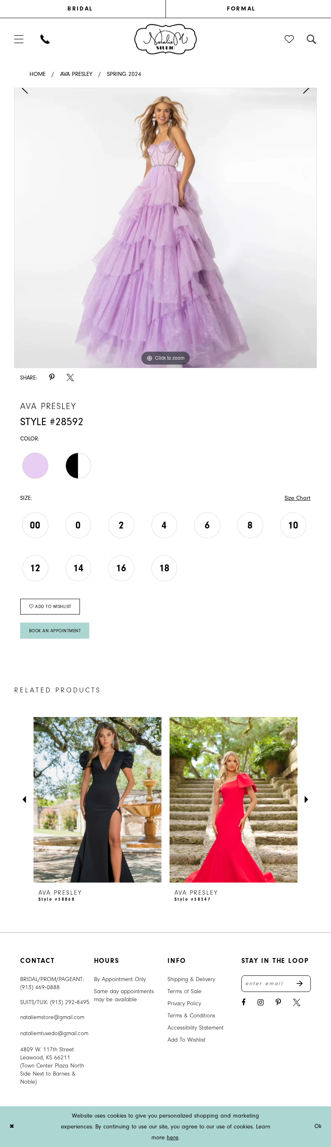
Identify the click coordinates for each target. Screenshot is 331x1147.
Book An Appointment (55, 630)
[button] (19, 39)
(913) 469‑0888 (40, 987)
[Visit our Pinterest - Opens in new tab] (278, 1002)
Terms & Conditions (191, 1015)
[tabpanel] (165, 228)
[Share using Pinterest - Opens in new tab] (51, 377)
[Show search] (312, 39)
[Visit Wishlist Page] (290, 39)
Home (37, 74)
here (172, 1137)
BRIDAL (80, 8)
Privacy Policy (184, 1003)
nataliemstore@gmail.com (52, 1017)
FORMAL (241, 8)
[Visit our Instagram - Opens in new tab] (261, 1002)
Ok (318, 1126)
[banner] (165, 38)
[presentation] (97, 800)
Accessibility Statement (196, 1027)
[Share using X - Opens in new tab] (70, 377)
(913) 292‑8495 (70, 1002)
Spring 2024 (124, 74)
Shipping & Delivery (191, 979)
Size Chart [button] (297, 498)
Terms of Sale (184, 991)
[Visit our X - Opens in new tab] (296, 1002)
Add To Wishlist (186, 1039)
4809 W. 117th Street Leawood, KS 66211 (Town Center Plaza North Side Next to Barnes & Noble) (52, 1065)
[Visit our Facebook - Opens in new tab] (243, 1002)
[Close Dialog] (12, 1127)
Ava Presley (76, 74)
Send (304, 983)
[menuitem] (90, 9)
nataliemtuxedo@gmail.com (54, 1033)
